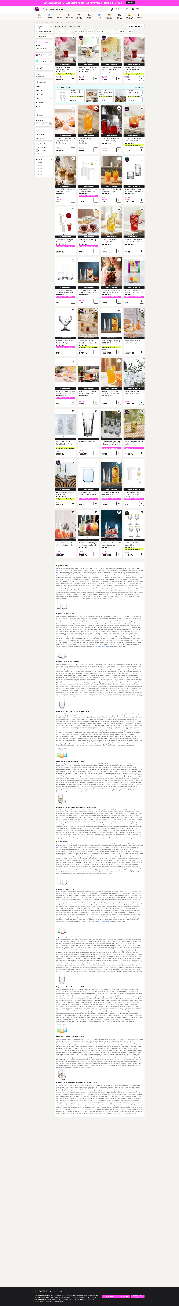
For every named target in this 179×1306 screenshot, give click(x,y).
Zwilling (122, 31)
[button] (63, 62)
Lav (69, 31)
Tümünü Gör (138, 87)
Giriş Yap (142, 10)
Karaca (90, 31)
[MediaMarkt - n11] (89, 3)
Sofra (62, 22)
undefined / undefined (44, 31)
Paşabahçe (60, 31)
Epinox (131, 31)
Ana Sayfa (37, 22)
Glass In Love (101, 31)
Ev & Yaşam (45, 22)
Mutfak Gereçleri (54, 22)
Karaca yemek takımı (103, 646)
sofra (57, 572)
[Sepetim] (126, 9)
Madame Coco (79, 31)
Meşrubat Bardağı (81, 22)
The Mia (112, 31)
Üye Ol (137, 10)
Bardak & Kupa (70, 22)
